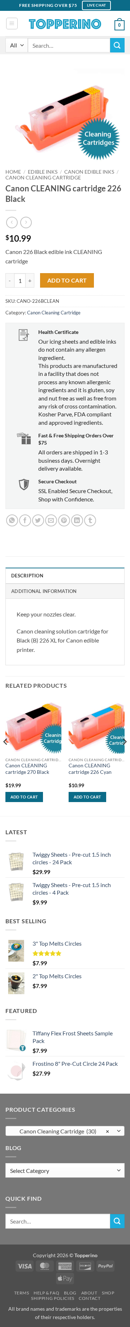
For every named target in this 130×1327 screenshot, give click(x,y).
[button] (12, 23)
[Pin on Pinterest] (64, 520)
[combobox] (65, 1131)
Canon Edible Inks (89, 172)
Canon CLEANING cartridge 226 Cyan (90, 769)
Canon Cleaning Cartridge (43, 178)
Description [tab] (27, 575)
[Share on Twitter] (38, 520)
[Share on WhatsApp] (12, 520)
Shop (108, 1293)
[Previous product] (25, 222)
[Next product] (11, 222)
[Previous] (5, 756)
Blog (70, 1293)
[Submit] (117, 45)
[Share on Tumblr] (90, 520)
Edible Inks (42, 172)
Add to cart (67, 280)
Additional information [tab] (44, 591)
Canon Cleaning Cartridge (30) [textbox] (61, 1131)
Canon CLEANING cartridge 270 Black (27, 769)
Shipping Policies (52, 1298)
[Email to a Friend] (51, 520)
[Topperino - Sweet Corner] (65, 23)
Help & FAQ (46, 1293)
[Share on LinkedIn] (77, 520)
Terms (21, 1293)
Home (13, 172)
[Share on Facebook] (25, 520)
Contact (89, 1298)
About (89, 1293)
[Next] (124, 756)
